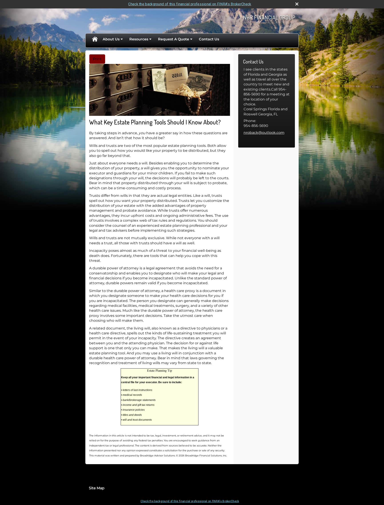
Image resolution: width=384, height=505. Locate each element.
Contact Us (209, 39)
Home (94, 39)
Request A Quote (173, 39)
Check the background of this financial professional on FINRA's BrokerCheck (189, 4)
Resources (138, 39)
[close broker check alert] (297, 4)
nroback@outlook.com (264, 132)
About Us (111, 39)
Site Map (96, 488)
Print (97, 59)
